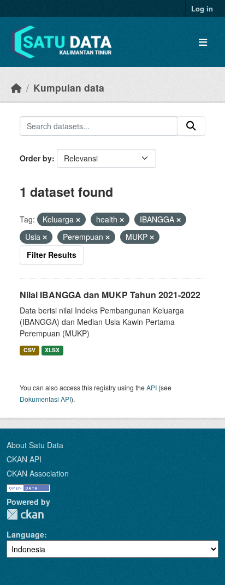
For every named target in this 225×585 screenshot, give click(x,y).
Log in (202, 8)
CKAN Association (38, 473)
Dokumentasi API (45, 398)
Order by (36, 158)
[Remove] (78, 219)
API (151, 387)
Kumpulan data (68, 87)
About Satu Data (35, 444)
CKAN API (24, 459)
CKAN (25, 514)
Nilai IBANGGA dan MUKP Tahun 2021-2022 (110, 294)
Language (25, 534)
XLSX (52, 350)
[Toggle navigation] (203, 42)
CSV (29, 350)
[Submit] (191, 126)
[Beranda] (16, 87)
